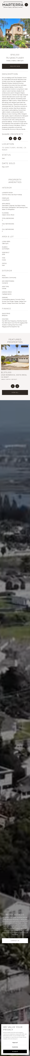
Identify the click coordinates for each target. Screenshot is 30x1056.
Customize (15, 1047)
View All (15, 392)
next (17, 386)
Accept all (15, 1051)
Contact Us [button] (15, 940)
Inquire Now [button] (15, 66)
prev (13, 386)
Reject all (15, 1042)
